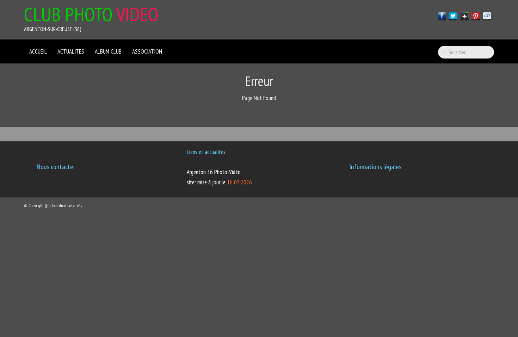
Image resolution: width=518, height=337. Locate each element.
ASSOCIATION (147, 51)
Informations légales (375, 166)
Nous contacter (56, 166)
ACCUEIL (38, 51)
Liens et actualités (206, 152)
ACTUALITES (70, 51)
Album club (108, 51)
